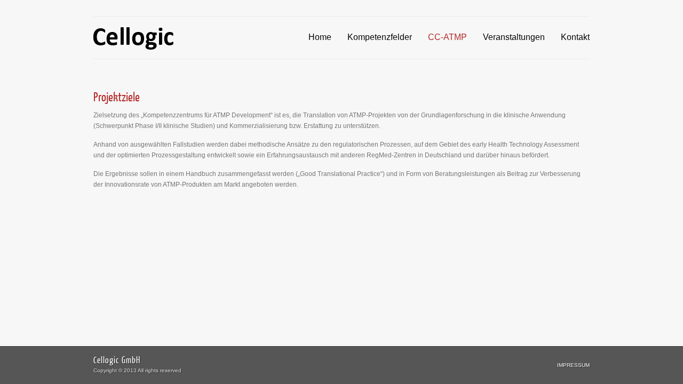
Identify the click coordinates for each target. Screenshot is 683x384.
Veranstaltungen (514, 37)
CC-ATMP (447, 37)
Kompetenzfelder (379, 37)
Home (319, 37)
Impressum (573, 365)
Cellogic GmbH (116, 359)
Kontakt (575, 37)
